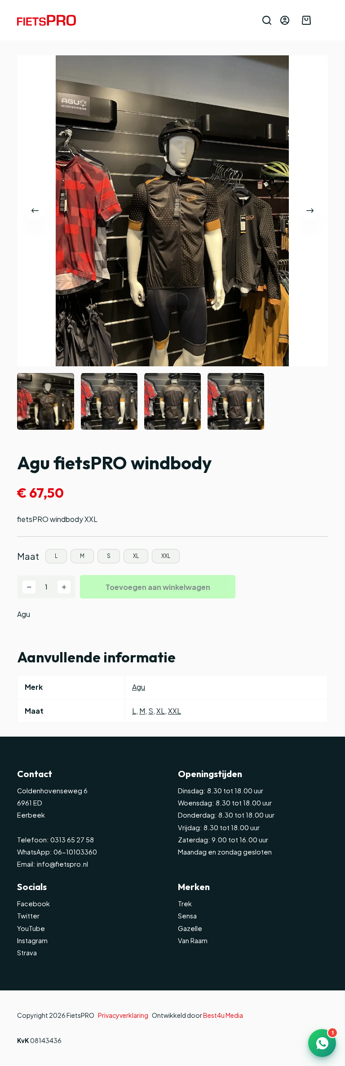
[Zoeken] (266, 20)
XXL (174, 710)
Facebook (33, 904)
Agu (23, 614)
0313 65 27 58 (71, 840)
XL (160, 710)
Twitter (28, 916)
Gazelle (190, 928)
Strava (27, 953)
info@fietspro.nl (61, 864)
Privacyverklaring (123, 1015)
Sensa (187, 916)
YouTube (31, 928)
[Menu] (324, 20)
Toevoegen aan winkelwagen (158, 587)
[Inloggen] (284, 20)
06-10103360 (75, 852)
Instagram (32, 940)
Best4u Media (223, 1015)
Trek (185, 904)
